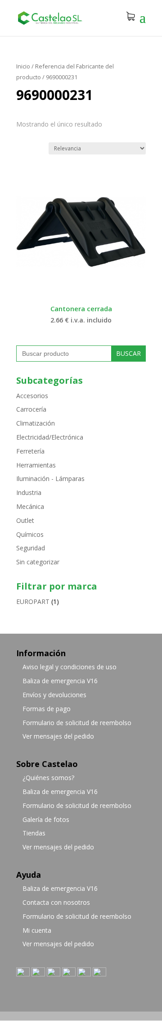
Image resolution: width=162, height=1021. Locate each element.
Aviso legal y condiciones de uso (69, 667)
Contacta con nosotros (56, 902)
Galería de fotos (45, 819)
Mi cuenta (36, 930)
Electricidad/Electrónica (49, 437)
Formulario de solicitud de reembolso (76, 722)
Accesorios (32, 395)
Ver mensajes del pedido (58, 736)
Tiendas (33, 833)
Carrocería (31, 409)
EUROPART (33, 601)
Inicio (23, 66)
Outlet (25, 520)
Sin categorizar (37, 562)
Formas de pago (46, 708)
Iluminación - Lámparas (50, 478)
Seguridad (30, 548)
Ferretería (30, 451)
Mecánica (30, 506)
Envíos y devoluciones (54, 694)
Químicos (30, 534)
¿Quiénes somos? (48, 777)
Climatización (35, 423)
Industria (28, 492)
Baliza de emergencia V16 (60, 680)
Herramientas (36, 465)
